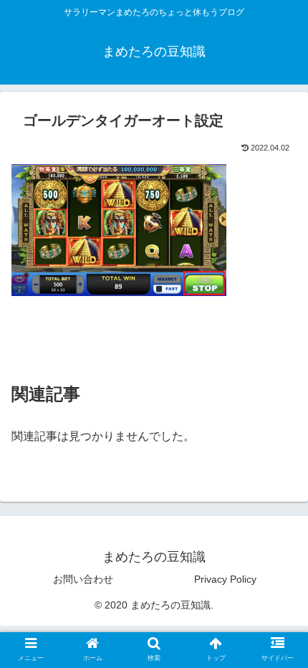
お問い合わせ (83, 579)
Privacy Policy (225, 579)
